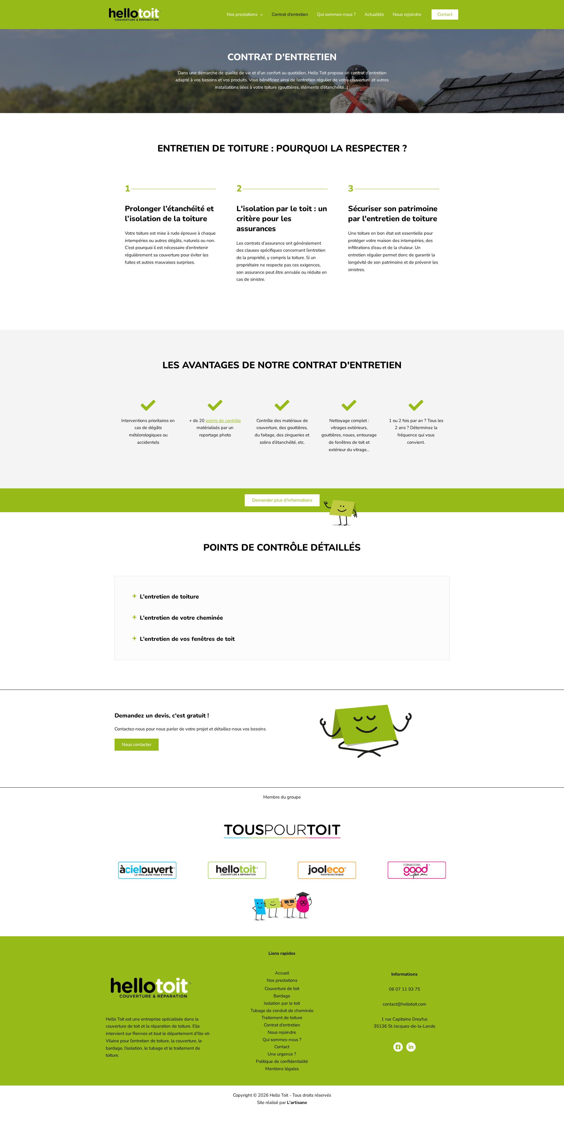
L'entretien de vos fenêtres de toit (187, 639)
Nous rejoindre (407, 14)
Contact (281, 1047)
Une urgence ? (282, 1054)
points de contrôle (223, 420)
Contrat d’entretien (290, 14)
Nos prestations (242, 14)
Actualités (374, 14)
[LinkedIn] (411, 1047)
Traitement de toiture (281, 1018)
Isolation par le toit (282, 1003)
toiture (142, 233)
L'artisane (297, 1102)
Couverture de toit (282, 988)
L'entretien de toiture (169, 597)
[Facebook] (398, 1047)
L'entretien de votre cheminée (181, 618)
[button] (260, 14)
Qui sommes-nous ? (336, 14)
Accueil (282, 973)
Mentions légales (282, 1069)
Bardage (281, 996)
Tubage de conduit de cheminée (282, 1011)
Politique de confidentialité (282, 1061)
